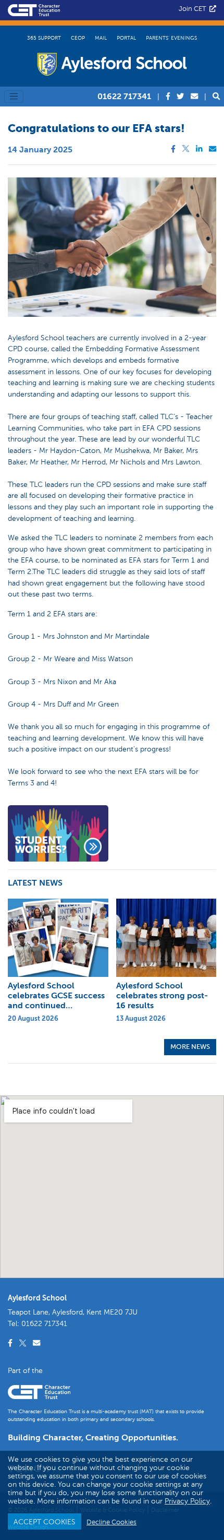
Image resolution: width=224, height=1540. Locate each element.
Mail (101, 38)
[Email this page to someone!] (212, 149)
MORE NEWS (190, 1046)
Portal (126, 38)
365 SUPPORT (44, 38)
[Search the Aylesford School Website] (216, 96)
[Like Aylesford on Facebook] (169, 96)
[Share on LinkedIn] (200, 149)
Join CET (194, 9)
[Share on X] (187, 149)
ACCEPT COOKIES (45, 1522)
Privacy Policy (187, 1501)
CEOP (78, 38)
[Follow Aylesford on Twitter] (181, 96)
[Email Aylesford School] (195, 96)
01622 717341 (124, 96)
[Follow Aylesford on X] (24, 1343)
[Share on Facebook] (175, 149)
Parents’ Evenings (171, 38)
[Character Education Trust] (34, 9)
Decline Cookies (111, 1522)
